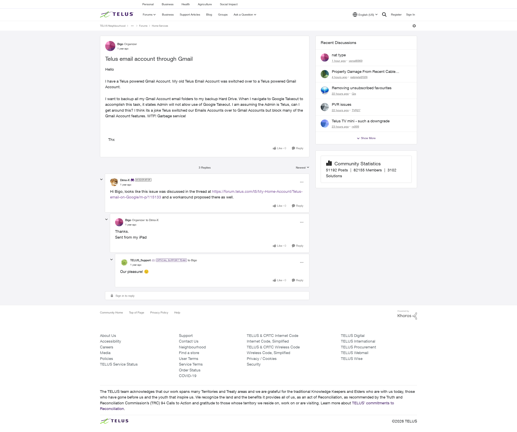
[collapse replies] (101, 179)
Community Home (111, 312)
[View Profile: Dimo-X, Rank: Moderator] (114, 182)
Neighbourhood (192, 347)
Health (186, 4)
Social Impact (228, 4)
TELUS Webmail (354, 352)
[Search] (384, 14)
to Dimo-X (152, 220)
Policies (106, 358)
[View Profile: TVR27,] (325, 107)
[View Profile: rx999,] (325, 124)
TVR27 (356, 110)
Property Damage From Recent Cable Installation (363, 71)
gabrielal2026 (359, 77)
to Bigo (192, 260)
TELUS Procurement (358, 347)
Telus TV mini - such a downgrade (361, 121)
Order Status (190, 370)
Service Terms (191, 364)
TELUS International (358, 341)
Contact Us (189, 341)
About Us (108, 335)
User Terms (188, 358)
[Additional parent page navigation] (132, 26)
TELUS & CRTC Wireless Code (273, 347)
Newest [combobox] (302, 168)
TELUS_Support (140, 260)
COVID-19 (188, 375)
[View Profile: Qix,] (325, 90)
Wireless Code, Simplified (268, 352)
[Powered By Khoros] (407, 315)
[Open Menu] (414, 26)
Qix (354, 93)
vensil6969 (356, 60)
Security (254, 364)
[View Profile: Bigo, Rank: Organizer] (110, 46)
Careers (106, 347)
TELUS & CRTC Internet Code (272, 335)
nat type (339, 55)
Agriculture (205, 4)
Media (105, 352)
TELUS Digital (353, 335)
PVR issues (341, 104)
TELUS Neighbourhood (112, 25)
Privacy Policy (159, 312)
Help (177, 312)
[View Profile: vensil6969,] (325, 57)
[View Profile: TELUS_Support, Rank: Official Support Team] (124, 262)
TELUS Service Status (119, 364)
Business (167, 4)
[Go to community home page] (117, 14)
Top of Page (136, 312)
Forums (143, 25)
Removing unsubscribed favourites (362, 88)
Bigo (120, 44)
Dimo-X (125, 180)
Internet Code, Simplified (268, 341)
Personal (148, 4)
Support (186, 335)
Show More (368, 138)
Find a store (189, 352)
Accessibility (110, 341)
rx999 (355, 126)
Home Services (160, 25)
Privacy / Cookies (262, 358)
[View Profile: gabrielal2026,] (325, 74)
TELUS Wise (352, 358)
